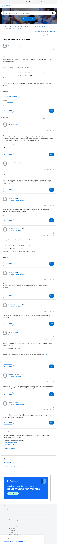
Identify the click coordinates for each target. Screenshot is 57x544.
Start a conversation (28, 19)
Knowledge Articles (9, 462)
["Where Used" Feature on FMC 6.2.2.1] (51, 118)
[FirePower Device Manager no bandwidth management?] (48, 118)
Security (31, 26)
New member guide (9, 445)
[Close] (41, 537)
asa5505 (7, 105)
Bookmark (38, 31)
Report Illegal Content (14, 534)
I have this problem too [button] (10, 96)
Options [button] (52, 31)
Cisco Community (6, 26)
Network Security (40, 26)
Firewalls (10, 101)
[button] (4, 110)
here (47, 354)
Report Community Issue (15, 520)
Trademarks (12, 530)
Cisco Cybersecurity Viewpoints (13, 466)
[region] (22, 539)
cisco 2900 (13, 105)
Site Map (11, 532)
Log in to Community (10, 448)
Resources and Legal (12, 516)
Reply (51, 110)
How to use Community (10, 443)
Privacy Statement (6, 541)
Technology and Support (19, 26)
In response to (15, 164)
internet (19, 105)
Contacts (11, 512)
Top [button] (4, 505)
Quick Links (10, 509)
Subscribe (45, 31)
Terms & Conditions (13, 524)
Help (10, 522)
